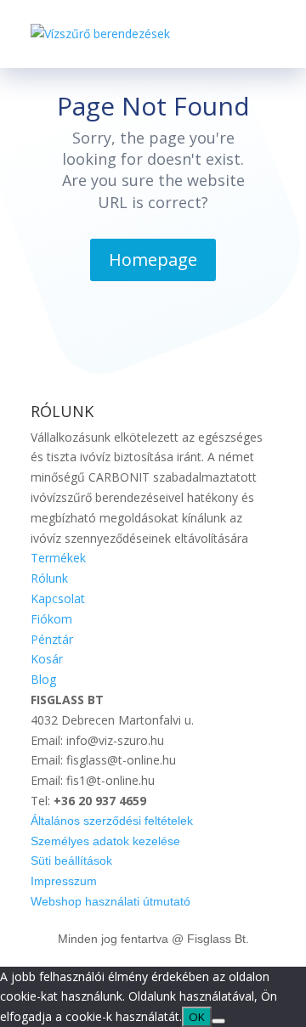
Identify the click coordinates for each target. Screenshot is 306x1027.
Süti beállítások (71, 860)
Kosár (47, 659)
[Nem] (218, 1021)
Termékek (58, 558)
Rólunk (49, 578)
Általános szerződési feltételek (112, 820)
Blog (43, 679)
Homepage (153, 259)
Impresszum (64, 881)
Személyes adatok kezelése (105, 841)
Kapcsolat (58, 598)
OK (197, 1016)
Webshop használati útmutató (110, 901)
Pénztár (52, 639)
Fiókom (51, 619)
